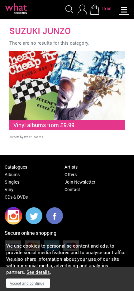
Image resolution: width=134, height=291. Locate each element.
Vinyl (10, 189)
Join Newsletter (80, 182)
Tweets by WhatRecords (26, 137)
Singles (12, 182)
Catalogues (16, 167)
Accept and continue (27, 283)
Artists (71, 167)
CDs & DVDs (16, 197)
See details (38, 272)
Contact (72, 189)
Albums (12, 174)
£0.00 (106, 8)
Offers (71, 174)
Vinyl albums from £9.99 (43, 125)
